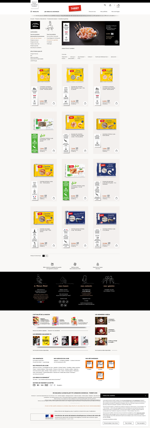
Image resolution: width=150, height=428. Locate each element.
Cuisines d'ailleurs (41, 369)
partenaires (137, 400)
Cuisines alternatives (48, 372)
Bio (31, 55)
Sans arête (71, 58)
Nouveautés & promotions (37, 36)
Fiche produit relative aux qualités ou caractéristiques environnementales (77, 397)
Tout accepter (141, 423)
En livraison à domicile (38, 360)
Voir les (72, 56)
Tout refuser (128, 423)
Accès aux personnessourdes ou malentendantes (86, 303)
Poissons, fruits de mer (40, 18)
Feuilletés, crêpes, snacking (73, 367)
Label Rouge (33, 60)
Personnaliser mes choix (111, 423)
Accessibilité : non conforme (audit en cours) (53, 397)
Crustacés (49, 41)
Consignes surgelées (64, 360)
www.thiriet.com (127, 400)
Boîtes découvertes (65, 372)
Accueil (32, 18)
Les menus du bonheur (51, 11)
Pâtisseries (76, 370)
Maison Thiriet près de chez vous (64, 290)
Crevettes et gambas (63, 18)
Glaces (62, 370)
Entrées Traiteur (62, 367)
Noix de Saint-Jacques (52, 36)
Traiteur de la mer (34, 43)
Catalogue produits (69, 395)
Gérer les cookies (141, 412)
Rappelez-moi (86, 298)
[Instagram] (63, 301)
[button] (110, 5)
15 (43, 255)
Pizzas (34, 369)
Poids (63, 58)
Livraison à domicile (75, 360)
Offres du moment (37, 367)
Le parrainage (46, 362)
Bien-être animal (97, 395)
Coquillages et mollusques (53, 38)
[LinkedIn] (65, 305)
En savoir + (59, 385)
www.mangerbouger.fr (97, 406)
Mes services (92, 11)
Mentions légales (61, 395)
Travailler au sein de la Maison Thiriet (109, 290)
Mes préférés (103, 11)
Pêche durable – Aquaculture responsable (36, 58)
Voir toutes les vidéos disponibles (103, 350)
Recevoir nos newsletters (54, 330)
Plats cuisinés (49, 369)
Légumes (76, 369)
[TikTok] (67, 301)
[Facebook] (60, 301)
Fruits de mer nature (52, 18)
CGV (56, 395)
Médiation (91, 395)
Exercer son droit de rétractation (99, 397)
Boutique (72, 372)
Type (79, 58)
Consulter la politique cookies (110, 419)
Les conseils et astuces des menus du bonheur (50, 379)
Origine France (34, 53)
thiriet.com (33, 395)
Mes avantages (115, 11)
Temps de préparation (101, 56)
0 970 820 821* (86, 291)
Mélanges (49, 43)
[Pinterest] (61, 305)
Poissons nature (34, 40)
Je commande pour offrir (60, 362)
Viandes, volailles (69, 369)
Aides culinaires (53, 370)
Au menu (35, 379)
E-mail (86, 300)
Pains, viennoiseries (37, 372)
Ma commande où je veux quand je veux (63, 294)
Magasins (56, 360)
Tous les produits (34, 34)
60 (46, 255)
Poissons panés (34, 45)
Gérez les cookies (77, 395)
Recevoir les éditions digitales (40, 330)
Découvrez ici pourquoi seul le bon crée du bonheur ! (41, 291)
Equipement (81, 56)
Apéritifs (56, 367)
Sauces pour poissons (35, 47)
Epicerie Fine (57, 372)
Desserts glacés (69, 370)
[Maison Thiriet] (75, 8)
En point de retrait (37, 362)
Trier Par (64, 56)
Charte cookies (85, 395)
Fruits (59, 370)
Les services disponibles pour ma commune (45, 395)
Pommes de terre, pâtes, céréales (41, 370)
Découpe (113, 56)
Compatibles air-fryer (48, 367)
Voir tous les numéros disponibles (41, 350)
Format (90, 56)
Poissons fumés (34, 42)
